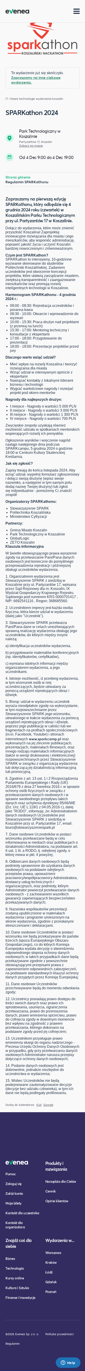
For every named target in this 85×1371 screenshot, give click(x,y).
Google (48, 1105)
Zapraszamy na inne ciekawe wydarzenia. (36, 80)
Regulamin (12, 1344)
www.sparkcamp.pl (45, 738)
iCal (38, 1105)
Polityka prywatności (59, 1334)
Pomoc (10, 1174)
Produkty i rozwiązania (56, 1166)
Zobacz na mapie (31, 145)
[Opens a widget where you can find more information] (68, 1363)
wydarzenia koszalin (49, 98)
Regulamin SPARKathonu (26, 181)
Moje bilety (13, 1203)
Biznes (10, 1258)
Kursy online (14, 1278)
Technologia (14, 1268)
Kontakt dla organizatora (15, 1224)
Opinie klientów (56, 1201)
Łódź (49, 1272)
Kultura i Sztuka (17, 1287)
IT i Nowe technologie (20, 98)
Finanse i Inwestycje (20, 1297)
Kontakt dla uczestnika (22, 1213)
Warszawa (53, 1252)
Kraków (51, 1262)
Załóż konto (14, 1193)
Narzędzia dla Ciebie (60, 1181)
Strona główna (17, 177)
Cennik (50, 1191)
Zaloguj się (13, 1183)
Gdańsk (51, 1282)
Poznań (50, 1291)
